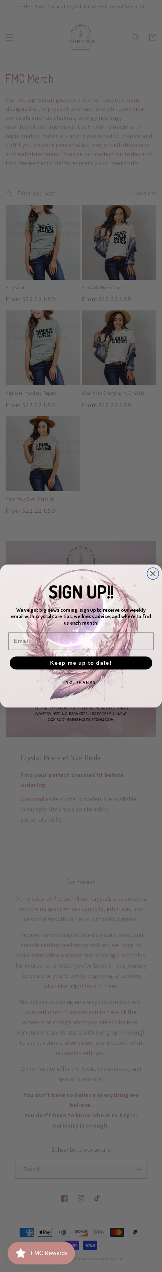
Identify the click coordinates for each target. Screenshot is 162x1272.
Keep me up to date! (81, 662)
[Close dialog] (153, 573)
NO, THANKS (81, 682)
